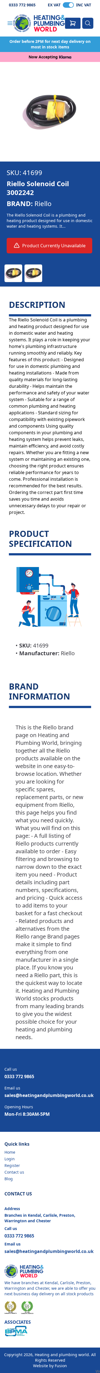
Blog (8, 1178)
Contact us (14, 1172)
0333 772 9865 (22, 4)
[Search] (87, 23)
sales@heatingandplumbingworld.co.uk (49, 1095)
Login (9, 1158)
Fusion (61, 1365)
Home (9, 1152)
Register (12, 1165)
